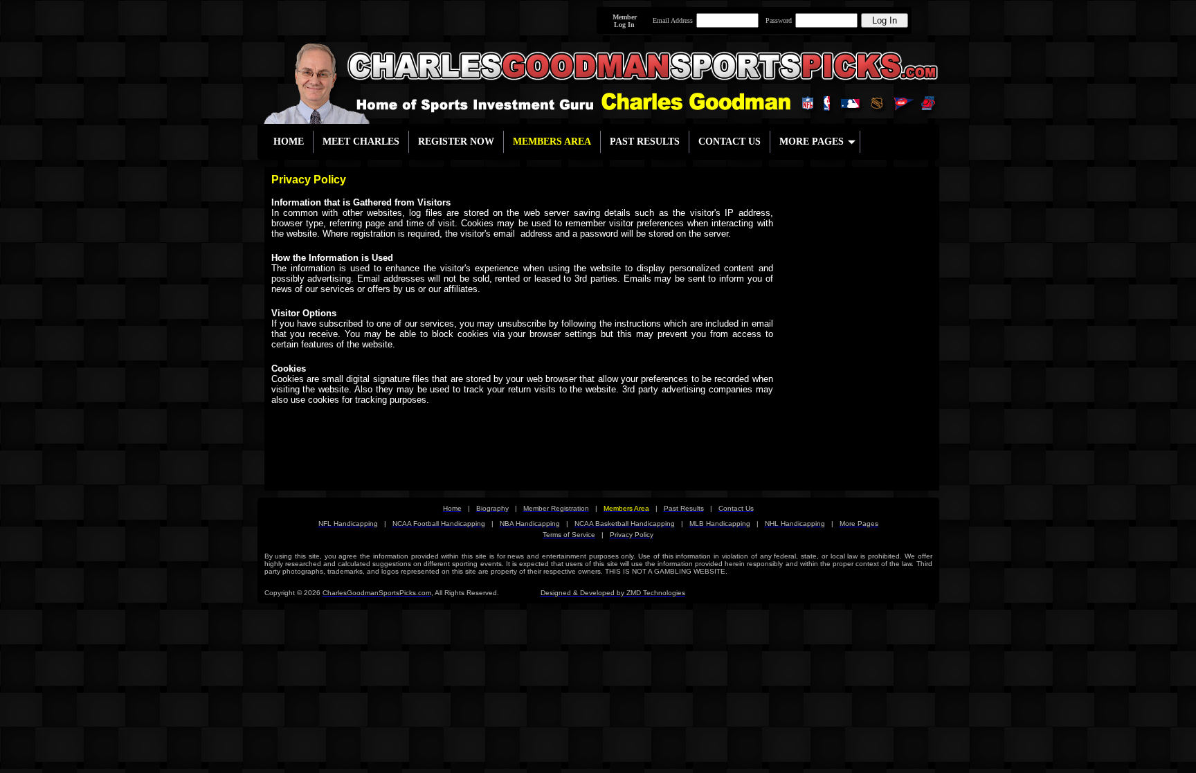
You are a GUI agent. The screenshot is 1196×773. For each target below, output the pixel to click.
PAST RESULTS (645, 141)
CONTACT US (729, 141)
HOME (288, 141)
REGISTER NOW (456, 141)
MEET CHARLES (361, 141)
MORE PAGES (811, 141)
